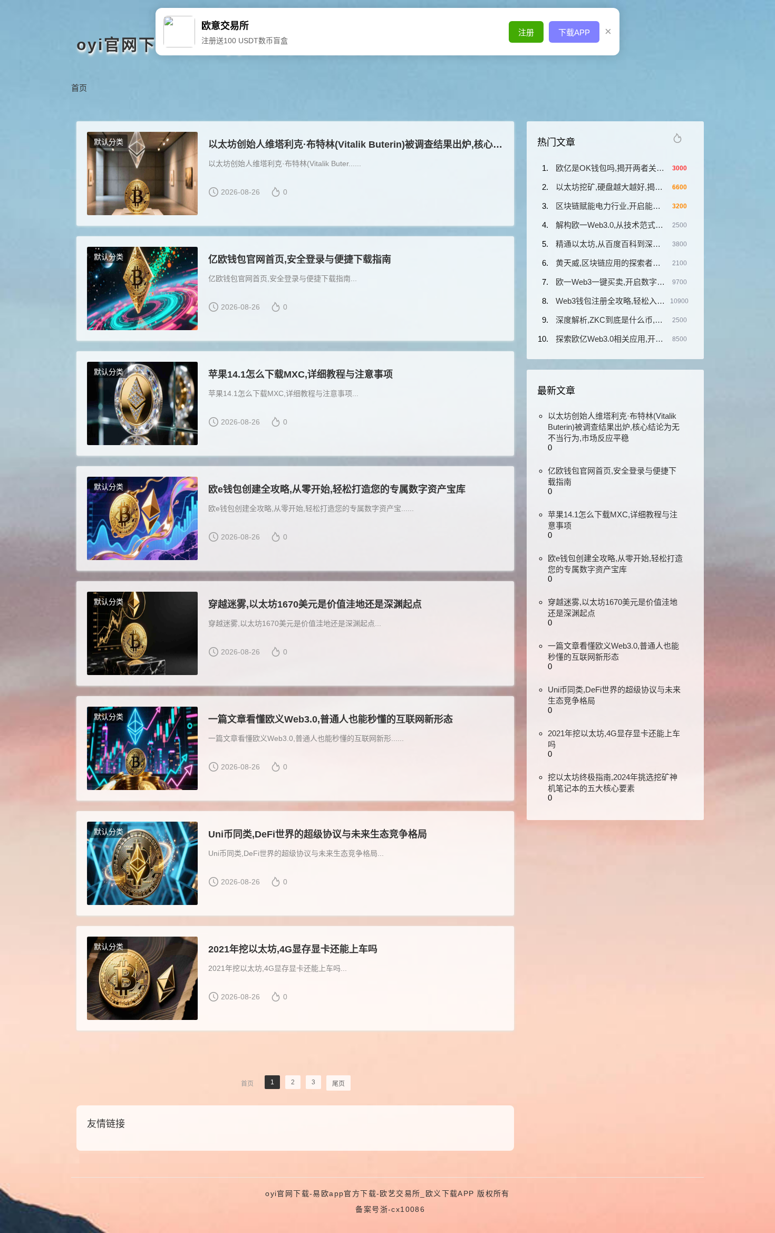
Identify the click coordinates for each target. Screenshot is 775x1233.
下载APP (574, 32)
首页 (79, 87)
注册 (526, 32)
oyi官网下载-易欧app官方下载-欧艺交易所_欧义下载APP (369, 1193)
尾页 (338, 1083)
